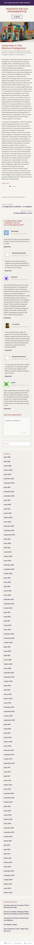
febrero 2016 (8, 819)
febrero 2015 (8, 862)
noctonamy (16, 324)
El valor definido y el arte (23, 212)
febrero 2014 (8, 892)
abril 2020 (7, 655)
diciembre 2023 (9, 526)
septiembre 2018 (9, 720)
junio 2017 (7, 767)
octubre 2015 (8, 836)
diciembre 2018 (9, 707)
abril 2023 (7, 548)
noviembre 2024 (9, 496)
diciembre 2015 (9, 828)
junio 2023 (7, 539)
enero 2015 (7, 867)
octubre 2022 (8, 573)
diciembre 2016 (9, 793)
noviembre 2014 (9, 875)
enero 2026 (7, 474)
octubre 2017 (8, 759)
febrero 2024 (8, 517)
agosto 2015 (8, 841)
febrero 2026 (8, 470)
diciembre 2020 (9, 634)
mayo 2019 (7, 686)
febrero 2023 (8, 556)
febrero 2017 (8, 785)
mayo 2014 (7, 888)
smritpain (14, 277)
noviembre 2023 (9, 530)
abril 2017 (7, 776)
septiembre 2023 (9, 535)
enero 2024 (7, 522)
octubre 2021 (8, 608)
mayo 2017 (7, 772)
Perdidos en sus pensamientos (17, 10)
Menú (18, 17)
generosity (4, 53)
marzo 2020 (7, 660)
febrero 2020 (8, 664)
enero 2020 (7, 668)
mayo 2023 (7, 543)
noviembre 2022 (9, 569)
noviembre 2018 (9, 711)
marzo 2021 (7, 625)
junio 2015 (7, 849)
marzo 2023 (7, 552)
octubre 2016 (8, 802)
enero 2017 (7, 789)
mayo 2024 (7, 504)
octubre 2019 (8, 681)
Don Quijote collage (10, 924)
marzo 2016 (7, 815)
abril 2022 (7, 586)
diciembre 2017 (9, 750)
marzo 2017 (7, 780)
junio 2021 (7, 612)
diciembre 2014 (9, 871)
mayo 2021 (7, 617)
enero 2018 (7, 746)
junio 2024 (7, 500)
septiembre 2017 (9, 763)
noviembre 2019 (9, 677)
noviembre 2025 (9, 483)
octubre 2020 (8, 642)
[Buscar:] (17, 444)
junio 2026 (7, 457)
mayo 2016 (7, 811)
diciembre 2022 (9, 565)
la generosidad (19, 53)
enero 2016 (7, 823)
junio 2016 (7, 806)
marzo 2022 (7, 591)
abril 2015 (7, 854)
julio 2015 (7, 845)
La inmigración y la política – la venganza (17, 206)
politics (23, 197)
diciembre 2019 (9, 673)
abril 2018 (7, 733)
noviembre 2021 (9, 604)
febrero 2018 (8, 742)
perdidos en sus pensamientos (17, 54)
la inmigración (27, 53)
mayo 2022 (7, 582)
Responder (7, 247)
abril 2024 (7, 509)
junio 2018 (7, 724)
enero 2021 (7, 629)
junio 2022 (7, 578)
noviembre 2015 (9, 832)
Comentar (24, 432)
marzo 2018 (7, 737)
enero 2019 (7, 703)
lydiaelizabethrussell (19, 51)
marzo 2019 (7, 694)
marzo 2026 (7, 466)
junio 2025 (7, 487)
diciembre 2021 (9, 599)
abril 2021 (7, 621)
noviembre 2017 (9, 754)
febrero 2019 (8, 698)
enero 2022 (7, 595)
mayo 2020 (7, 651)
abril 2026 (7, 461)
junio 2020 (7, 647)
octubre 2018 (8, 716)
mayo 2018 (7, 729)
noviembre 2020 (9, 638)
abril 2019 (7, 690)
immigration (11, 53)
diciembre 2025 (9, 479)
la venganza (5, 54)
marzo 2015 (7, 858)
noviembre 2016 (9, 798)
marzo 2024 (7, 513)
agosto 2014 (8, 884)
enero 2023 (7, 561)
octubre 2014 (8, 880)
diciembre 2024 (9, 492)
